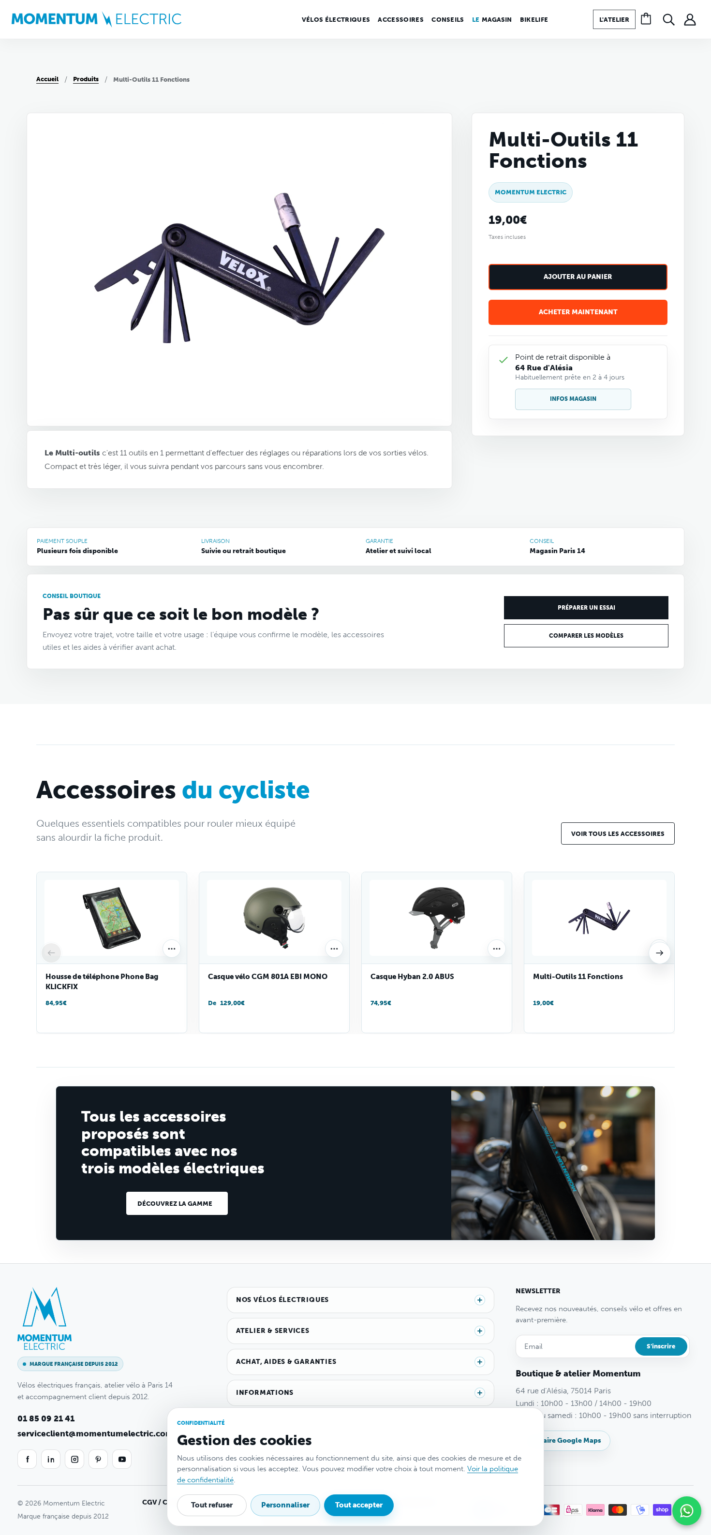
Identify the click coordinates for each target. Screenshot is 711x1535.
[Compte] (689, 19)
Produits (86, 79)
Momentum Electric (530, 192)
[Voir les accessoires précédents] (51, 953)
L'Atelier (614, 19)
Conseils (447, 19)
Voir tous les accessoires (618, 833)
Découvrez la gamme (174, 1203)
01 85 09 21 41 (45, 1418)
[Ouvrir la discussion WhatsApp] (686, 1510)
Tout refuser (212, 1505)
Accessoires (401, 19)
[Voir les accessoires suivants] (660, 953)
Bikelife (534, 19)
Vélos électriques (336, 19)
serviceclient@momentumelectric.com (95, 1433)
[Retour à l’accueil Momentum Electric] (96, 19)
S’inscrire (661, 1346)
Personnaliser (285, 1505)
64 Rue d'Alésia (544, 367)
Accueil (47, 79)
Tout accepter (359, 1505)
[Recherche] (668, 19)
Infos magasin (573, 398)
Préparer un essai (586, 607)
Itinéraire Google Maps (563, 1440)
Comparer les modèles (586, 635)
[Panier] (647, 19)
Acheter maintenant (578, 312)
